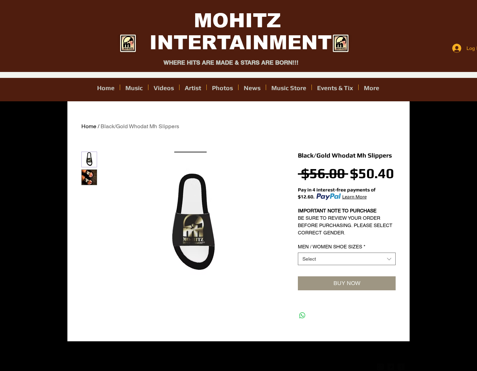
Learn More (354, 196)
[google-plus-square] (380, 366)
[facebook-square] (401, 366)
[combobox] (347, 259)
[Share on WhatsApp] (302, 315)
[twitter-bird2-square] (390, 366)
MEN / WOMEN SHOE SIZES (331, 246)
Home (88, 126)
